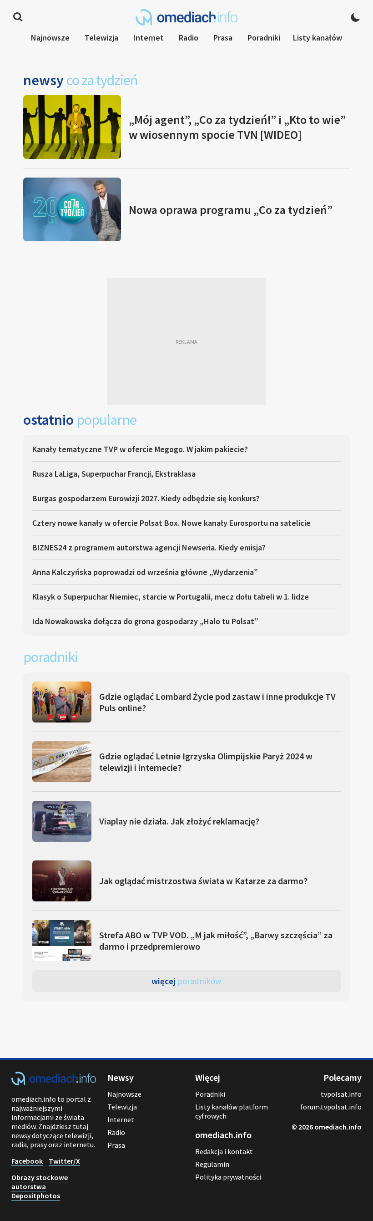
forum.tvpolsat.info (331, 1106)
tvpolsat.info (341, 1094)
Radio (188, 37)
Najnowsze (50, 37)
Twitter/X (64, 1160)
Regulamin (212, 1164)
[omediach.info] (53, 1082)
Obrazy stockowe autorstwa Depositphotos (39, 1186)
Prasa (222, 37)
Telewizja (101, 37)
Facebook (27, 1160)
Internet (148, 37)
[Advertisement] (186, 341)
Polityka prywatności (228, 1176)
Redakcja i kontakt (224, 1151)
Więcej (186, 981)
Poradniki (263, 37)
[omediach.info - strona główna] (186, 17)
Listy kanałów (317, 37)
